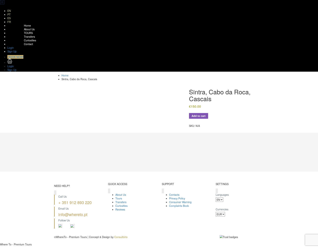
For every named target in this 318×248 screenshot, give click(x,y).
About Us (29, 29)
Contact (28, 44)
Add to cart (199, 116)
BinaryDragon (62, 240)
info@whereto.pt (72, 214)
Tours (118, 198)
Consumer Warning (180, 202)
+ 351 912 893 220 (75, 202)
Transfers (29, 36)
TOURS (28, 33)
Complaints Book (179, 206)
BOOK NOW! (15, 57)
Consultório (121, 237)
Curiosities (30, 40)
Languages (222, 194)
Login (10, 47)
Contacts (174, 194)
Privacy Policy (177, 198)
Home (27, 25)
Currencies (222, 209)
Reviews (120, 209)
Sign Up (12, 51)
